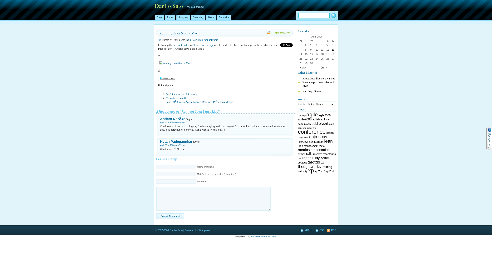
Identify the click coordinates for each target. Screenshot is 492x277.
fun (190, 40)
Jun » (324, 67)
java (195, 40)
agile (312, 114)
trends (184, 45)
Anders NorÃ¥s (172, 119)
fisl (319, 137)
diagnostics (303, 137)
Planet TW (198, 45)
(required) (205, 167)
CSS (322, 230)
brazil (323, 123)
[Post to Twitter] (167, 79)
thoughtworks (211, 40)
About (170, 17)
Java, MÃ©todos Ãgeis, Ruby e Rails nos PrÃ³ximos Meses (199, 102)
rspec (307, 158)
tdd (317, 162)
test (323, 162)
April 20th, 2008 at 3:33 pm (172, 145)
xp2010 (330, 171)
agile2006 (325, 115)
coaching (302, 128)
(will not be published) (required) (216, 174)
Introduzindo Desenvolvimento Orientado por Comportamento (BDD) (318, 82)
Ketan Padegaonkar (176, 141)
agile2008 (305, 119)
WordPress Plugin (268, 236)
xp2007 (320, 171)
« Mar (302, 67)
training (327, 167)
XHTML (308, 230)
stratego (302, 162)
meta (322, 146)
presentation (320, 150)
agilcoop (302, 115)
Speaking (198, 17)
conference (312, 131)
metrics (304, 150)
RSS (333, 230)
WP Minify (255, 236)
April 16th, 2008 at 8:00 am (172, 122)
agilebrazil (318, 119)
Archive (302, 104)
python (301, 154)
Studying (183, 17)
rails (309, 154)
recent (177, 45)
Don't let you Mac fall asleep (181, 94)
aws (308, 124)
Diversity (224, 17)
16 (311, 54)
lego (300, 145)
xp (311, 171)
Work (211, 17)
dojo (313, 136)
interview (303, 142)
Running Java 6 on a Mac (178, 33)
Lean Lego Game (311, 91)
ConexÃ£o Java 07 (176, 98)
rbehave (317, 154)
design (330, 133)
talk (311, 162)
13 (333, 49)
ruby (316, 158)
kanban (318, 141)
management (311, 146)
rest (300, 158)
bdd (315, 124)
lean (328, 141)
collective (311, 128)
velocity (303, 171)
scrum (325, 158)
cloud (331, 124)
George (209, 45)
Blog (159, 17)
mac (200, 40)
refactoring (329, 153)
